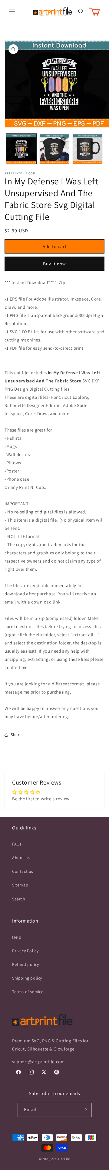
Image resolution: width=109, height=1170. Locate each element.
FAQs (16, 844)
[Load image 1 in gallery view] (21, 149)
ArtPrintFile (60, 1159)
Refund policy (25, 964)
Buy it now (54, 264)
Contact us (22, 871)
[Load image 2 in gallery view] (54, 149)
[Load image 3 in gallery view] (87, 149)
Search (18, 899)
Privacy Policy (25, 950)
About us (21, 857)
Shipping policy (27, 978)
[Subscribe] (84, 1110)
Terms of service (28, 991)
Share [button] (16, 734)
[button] (12, 11)
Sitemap (20, 885)
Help (16, 937)
